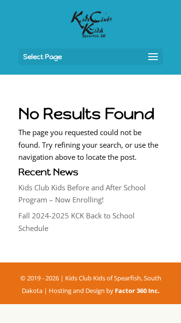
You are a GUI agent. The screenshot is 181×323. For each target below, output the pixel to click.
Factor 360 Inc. (137, 290)
